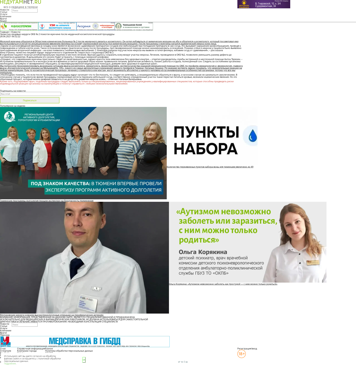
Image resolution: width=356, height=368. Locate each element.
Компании (5, 16)
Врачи (3, 18)
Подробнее (10, 363)
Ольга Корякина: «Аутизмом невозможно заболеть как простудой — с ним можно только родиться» (223, 284)
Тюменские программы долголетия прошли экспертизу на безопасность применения (46, 201)
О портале (5, 350)
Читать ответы (298, 37)
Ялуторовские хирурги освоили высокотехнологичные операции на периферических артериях (51, 315)
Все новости (9, 87)
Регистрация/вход (247, 348)
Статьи (3, 11)
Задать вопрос (277, 37)
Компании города (27, 350)
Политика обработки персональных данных (69, 350)
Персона (4, 334)
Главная (4, 31)
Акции (3, 20)
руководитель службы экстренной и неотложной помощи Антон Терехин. (201, 59)
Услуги (3, 14)
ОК (84, 360)
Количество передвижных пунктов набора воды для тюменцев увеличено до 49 (210, 167)
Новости (4, 9)
